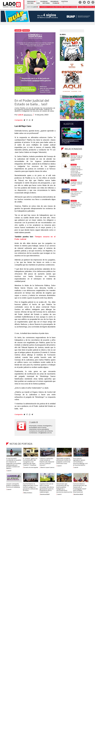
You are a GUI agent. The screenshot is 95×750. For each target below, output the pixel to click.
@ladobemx (28, 115)
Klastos (68, 124)
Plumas (56, 3)
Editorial (46, 3)
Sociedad (44, 1)
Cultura (30, 3)
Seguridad (54, 1)
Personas (32, 1)
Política (64, 1)
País (38, 3)
